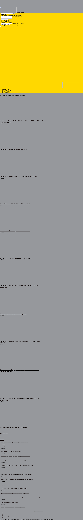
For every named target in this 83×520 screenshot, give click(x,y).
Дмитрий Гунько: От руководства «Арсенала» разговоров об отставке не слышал (17, 479)
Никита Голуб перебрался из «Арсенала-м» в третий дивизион (19, 176)
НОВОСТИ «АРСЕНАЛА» (7, 90)
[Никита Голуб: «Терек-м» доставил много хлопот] (21, 218)
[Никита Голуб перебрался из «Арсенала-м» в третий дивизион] (21, 164)
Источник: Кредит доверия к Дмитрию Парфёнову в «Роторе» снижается (15, 456)
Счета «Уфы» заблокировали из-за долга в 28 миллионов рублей (14, 488)
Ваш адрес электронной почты (18, 23)
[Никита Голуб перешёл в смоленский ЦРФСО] (21, 137)
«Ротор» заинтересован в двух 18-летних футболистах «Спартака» (14, 442)
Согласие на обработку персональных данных (11, 516)
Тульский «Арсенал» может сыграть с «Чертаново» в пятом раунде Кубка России (17, 465)
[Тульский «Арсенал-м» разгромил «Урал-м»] (21, 302)
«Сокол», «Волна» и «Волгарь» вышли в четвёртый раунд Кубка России (15, 460)
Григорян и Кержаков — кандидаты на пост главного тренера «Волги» (15, 493)
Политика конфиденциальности (8, 517)
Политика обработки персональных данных (11, 515)
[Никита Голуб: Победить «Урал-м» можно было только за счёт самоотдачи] (21, 273)
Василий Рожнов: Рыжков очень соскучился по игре (16, 258)
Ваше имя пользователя (17, 16)
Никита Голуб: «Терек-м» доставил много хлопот (15, 231)
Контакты (4, 514)
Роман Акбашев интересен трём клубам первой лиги (11, 451)
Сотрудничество (5, 513)
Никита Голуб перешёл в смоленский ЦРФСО (13, 149)
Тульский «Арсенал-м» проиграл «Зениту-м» (13, 427)
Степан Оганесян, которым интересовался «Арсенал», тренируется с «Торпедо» (17, 446)
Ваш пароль (14, 17)
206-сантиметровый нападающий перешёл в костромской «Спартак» (15, 483)
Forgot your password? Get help (7, 20)
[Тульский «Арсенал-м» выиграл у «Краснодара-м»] (21, 191)
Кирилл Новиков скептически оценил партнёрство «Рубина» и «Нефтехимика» (16, 474)
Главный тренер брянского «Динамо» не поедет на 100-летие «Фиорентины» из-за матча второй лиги (21, 497)
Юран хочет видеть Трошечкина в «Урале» (9, 502)
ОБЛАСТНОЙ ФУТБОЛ (6, 91)
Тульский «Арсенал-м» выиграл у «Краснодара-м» (15, 203)
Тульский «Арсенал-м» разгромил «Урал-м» (13, 314)
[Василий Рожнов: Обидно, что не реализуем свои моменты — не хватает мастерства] (21, 357)
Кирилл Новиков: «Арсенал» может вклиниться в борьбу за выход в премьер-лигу (17, 469)
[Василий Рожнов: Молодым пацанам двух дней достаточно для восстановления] (21, 386)
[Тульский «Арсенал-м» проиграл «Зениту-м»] (21, 415)
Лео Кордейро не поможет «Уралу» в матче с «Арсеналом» (13, 507)
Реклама (4, 512)
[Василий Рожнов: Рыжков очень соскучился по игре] (21, 246)
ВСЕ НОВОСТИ (5, 89)
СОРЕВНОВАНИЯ (6, 92)
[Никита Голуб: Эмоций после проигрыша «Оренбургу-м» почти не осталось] (21, 329)
